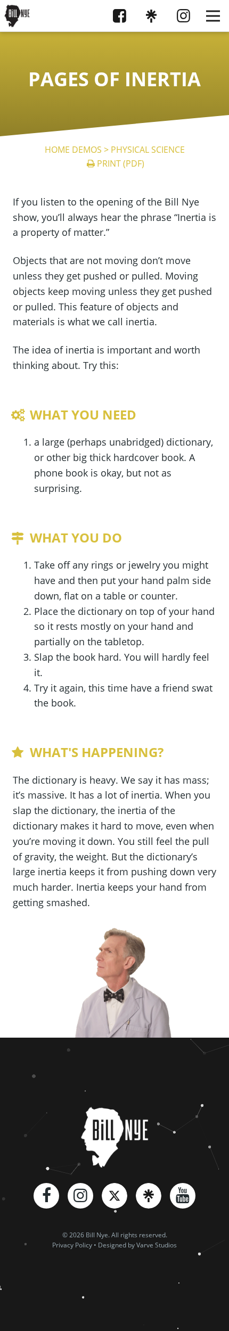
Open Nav (213, 16)
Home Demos (73, 149)
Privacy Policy (72, 1245)
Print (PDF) (120, 163)
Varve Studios (156, 1245)
